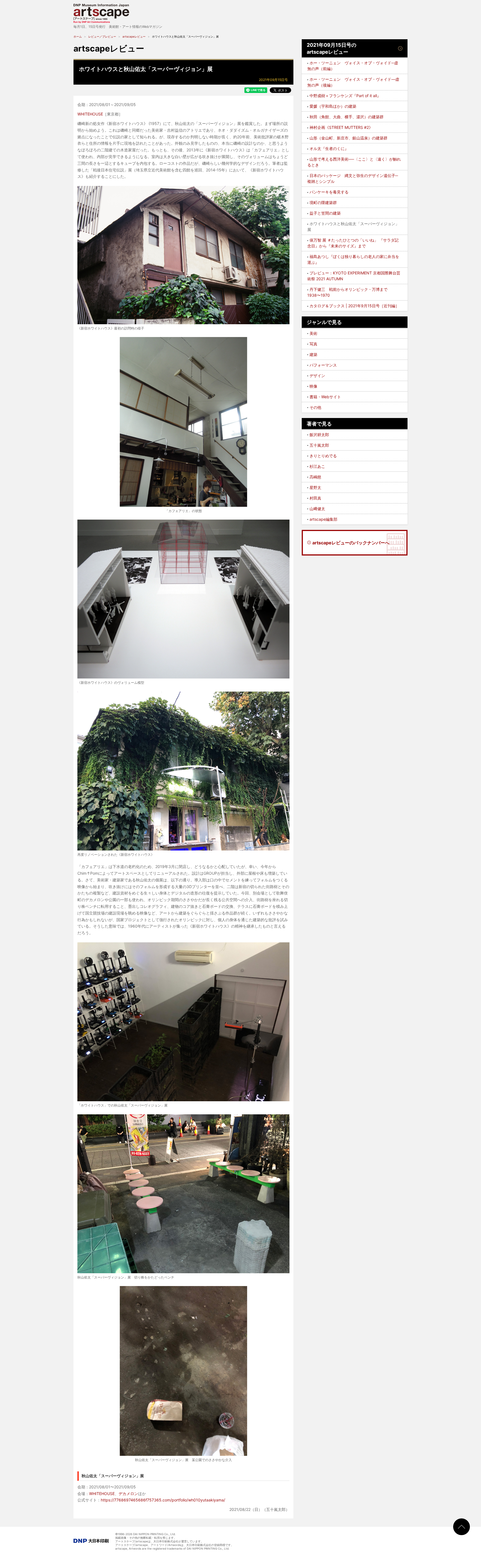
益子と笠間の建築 (325, 213)
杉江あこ (317, 466)
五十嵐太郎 (319, 445)
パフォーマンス (323, 365)
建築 (313, 354)
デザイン (317, 375)
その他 (315, 407)
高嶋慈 (315, 477)
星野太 (315, 487)
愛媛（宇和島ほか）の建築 (333, 106)
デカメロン (128, 1493)
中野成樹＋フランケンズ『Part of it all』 (345, 95)
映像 (313, 386)
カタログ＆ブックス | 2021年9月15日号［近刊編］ (354, 305)
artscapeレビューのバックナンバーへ (350, 542)
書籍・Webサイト (325, 396)
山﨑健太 (317, 508)
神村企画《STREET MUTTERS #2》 (341, 127)
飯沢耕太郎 (319, 434)
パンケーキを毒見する (329, 192)
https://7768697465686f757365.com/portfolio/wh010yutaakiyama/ (163, 1500)
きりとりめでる (323, 455)
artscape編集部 (323, 519)
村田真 (315, 498)
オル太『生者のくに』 (329, 148)
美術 (313, 333)
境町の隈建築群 (323, 202)
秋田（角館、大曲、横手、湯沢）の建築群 (347, 116)
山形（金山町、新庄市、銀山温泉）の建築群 (348, 138)
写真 (313, 343)
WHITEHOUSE (90, 114)
